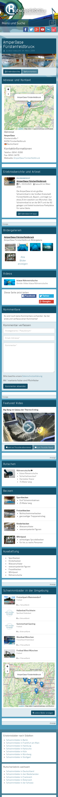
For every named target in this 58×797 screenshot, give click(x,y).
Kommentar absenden (15, 386)
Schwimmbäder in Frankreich (19, 777)
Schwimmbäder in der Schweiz (19, 783)
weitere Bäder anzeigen (43, 713)
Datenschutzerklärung (32, 376)
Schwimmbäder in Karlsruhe (19, 748)
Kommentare (30, 71)
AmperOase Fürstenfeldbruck (27, 158)
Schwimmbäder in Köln (16, 751)
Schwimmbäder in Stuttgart (18, 757)
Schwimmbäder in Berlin (17, 740)
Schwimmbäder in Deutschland (20, 771)
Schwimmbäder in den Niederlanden (22, 774)
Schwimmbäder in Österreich (19, 780)
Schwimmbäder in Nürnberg (18, 754)
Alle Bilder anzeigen (23, 260)
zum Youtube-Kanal (45, 447)
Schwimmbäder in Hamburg (18, 746)
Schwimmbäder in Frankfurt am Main (22, 743)
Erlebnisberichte (13, 71)
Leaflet (20, 128)
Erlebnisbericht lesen (28, 214)
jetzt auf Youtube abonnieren (19, 447)
